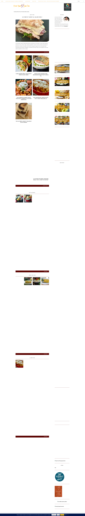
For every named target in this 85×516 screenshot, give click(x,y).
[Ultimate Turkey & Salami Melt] (32, 31)
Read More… (66, 26)
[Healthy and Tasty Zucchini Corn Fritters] (28, 281)
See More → (46, 271)
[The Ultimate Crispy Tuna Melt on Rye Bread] (24, 111)
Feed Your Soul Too (21, 7)
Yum (55, 467)
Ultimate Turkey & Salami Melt (32, 17)
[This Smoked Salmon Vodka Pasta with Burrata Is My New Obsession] (24, 87)
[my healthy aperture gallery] (62, 501)
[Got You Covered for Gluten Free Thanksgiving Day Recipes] (19, 199)
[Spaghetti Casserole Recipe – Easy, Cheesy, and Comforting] (65, 276)
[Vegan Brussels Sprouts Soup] (36, 397)
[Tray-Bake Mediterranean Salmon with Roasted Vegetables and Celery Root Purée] (65, 350)
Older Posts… (45, 185)
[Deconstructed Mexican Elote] (45, 281)
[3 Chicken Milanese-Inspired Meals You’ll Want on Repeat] (41, 140)
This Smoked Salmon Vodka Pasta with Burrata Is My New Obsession (23, 98)
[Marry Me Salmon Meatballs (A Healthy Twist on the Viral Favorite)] (58, 350)
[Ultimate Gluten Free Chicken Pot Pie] (28, 199)
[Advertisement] (62, 45)
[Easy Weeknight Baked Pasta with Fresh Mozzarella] (41, 87)
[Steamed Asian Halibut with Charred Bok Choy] (65, 201)
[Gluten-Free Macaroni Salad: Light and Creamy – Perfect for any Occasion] (36, 281)
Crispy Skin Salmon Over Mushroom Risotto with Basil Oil (41, 74)
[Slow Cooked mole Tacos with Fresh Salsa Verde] (24, 63)
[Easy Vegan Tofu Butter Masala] (45, 397)
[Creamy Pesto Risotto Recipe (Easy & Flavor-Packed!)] (19, 314)
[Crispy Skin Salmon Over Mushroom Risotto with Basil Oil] (41, 63)
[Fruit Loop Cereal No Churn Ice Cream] (45, 232)
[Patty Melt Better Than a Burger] (58, 201)
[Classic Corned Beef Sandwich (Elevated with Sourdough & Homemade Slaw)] (58, 276)
